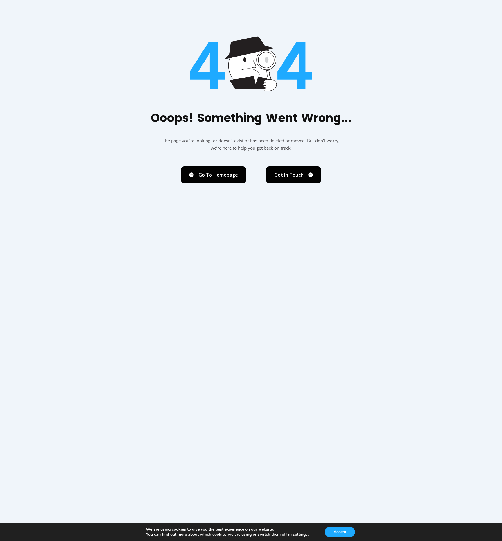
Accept (340, 532)
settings (300, 534)
